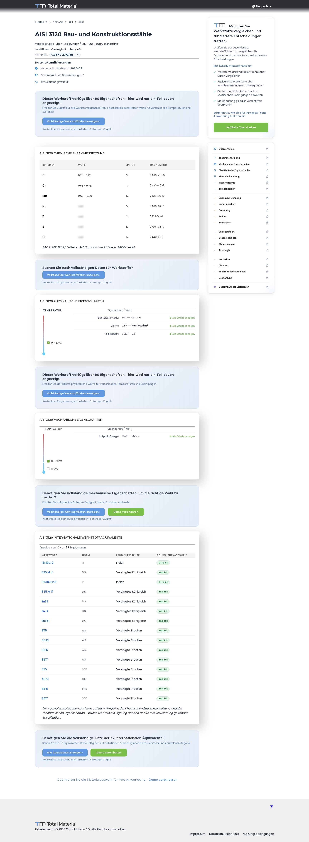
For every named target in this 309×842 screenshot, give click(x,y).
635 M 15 (47, 572)
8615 (45, 650)
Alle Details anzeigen (183, 317)
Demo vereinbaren (126, 511)
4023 (45, 640)
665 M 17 (47, 592)
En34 (45, 611)
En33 (45, 601)
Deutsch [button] (259, 6)
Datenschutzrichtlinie (224, 834)
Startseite (41, 22)
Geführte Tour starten (241, 127)
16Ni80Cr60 (49, 582)
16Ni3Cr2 (47, 563)
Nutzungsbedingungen (258, 834)
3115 (44, 630)
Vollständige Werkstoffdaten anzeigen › (73, 121)
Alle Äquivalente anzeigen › (65, 752)
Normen (58, 22)
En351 (45, 621)
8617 (45, 660)
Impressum (197, 834)
